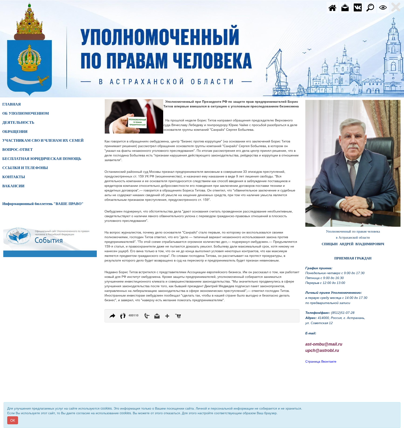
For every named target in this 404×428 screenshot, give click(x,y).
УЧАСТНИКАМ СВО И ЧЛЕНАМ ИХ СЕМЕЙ (42, 140)
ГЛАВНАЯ (11, 104)
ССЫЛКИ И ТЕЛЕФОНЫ (25, 168)
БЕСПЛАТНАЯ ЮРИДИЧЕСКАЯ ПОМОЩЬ (41, 159)
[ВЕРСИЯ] (383, 7)
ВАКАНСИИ (13, 186)
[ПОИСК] (370, 7)
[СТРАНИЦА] (358, 7)
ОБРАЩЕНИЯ (15, 132)
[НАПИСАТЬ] (345, 7)
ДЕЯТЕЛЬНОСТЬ (18, 122)
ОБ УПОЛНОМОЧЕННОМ (25, 113)
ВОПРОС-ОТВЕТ (17, 150)
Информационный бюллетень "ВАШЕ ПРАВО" (42, 204)
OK (12, 420)
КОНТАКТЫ (13, 177)
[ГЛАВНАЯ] (332, 7)
